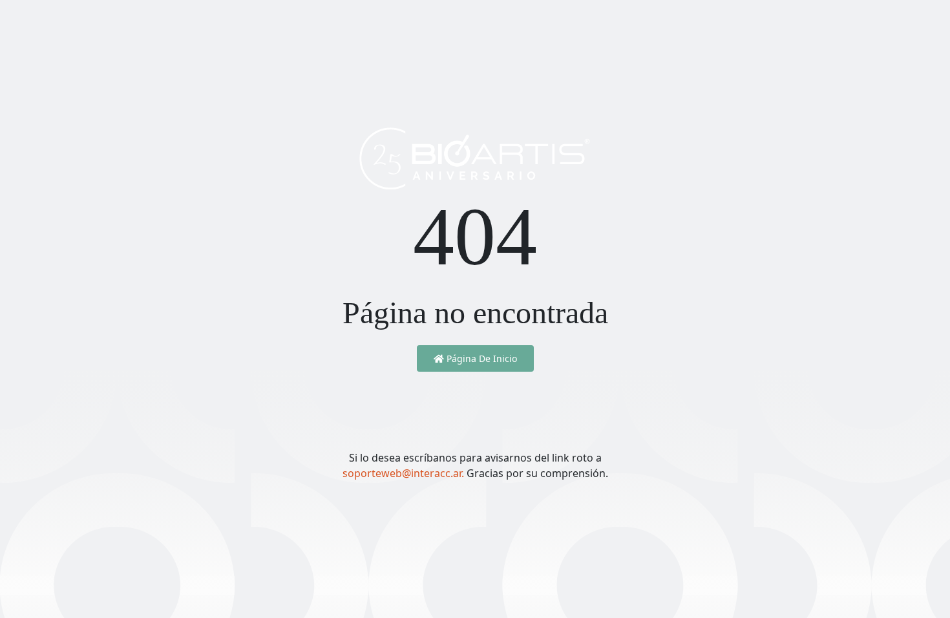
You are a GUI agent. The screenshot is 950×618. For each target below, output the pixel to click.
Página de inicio (480, 358)
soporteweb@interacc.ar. (405, 473)
